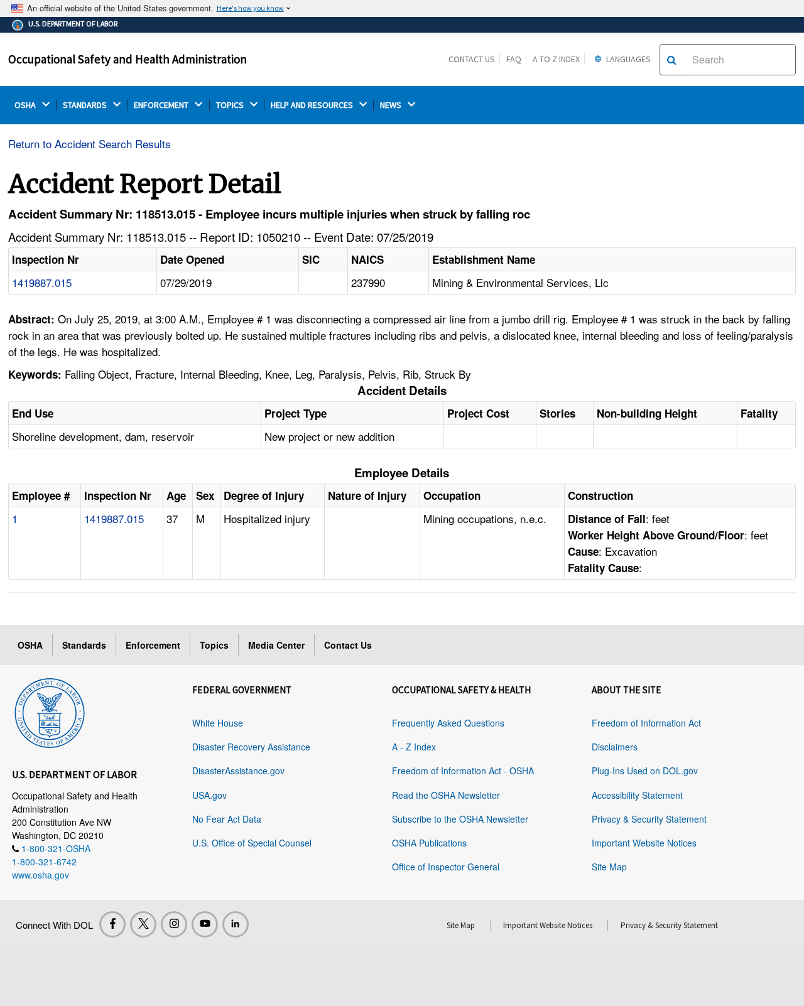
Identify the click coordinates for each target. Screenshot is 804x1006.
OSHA (26, 105)
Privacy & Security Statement (649, 819)
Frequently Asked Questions (448, 723)
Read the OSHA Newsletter (446, 795)
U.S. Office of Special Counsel (252, 842)
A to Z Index (556, 59)
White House (217, 723)
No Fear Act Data (226, 819)
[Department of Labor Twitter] (143, 924)
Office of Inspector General (445, 866)
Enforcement (153, 645)
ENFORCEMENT (162, 105)
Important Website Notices (644, 842)
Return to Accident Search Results (89, 143)
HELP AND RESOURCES (313, 105)
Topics (214, 645)
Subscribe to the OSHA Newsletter (460, 819)
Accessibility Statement (637, 795)
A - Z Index (414, 746)
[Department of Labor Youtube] (205, 924)
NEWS (391, 105)
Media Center (276, 645)
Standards (84, 645)
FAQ (513, 59)
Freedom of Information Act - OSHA (463, 770)
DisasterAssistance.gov (238, 770)
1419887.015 (42, 282)
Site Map (609, 866)
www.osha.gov (40, 874)
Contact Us (471, 59)
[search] (672, 60)
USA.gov (209, 795)
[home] (49, 711)
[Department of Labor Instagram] (174, 924)
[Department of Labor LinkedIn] (235, 924)
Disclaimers (615, 746)
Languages (627, 59)
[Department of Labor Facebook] (112, 924)
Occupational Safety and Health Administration (127, 59)
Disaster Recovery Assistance (251, 746)
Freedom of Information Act (646, 723)
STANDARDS (86, 105)
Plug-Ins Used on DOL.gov (645, 770)
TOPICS (231, 105)
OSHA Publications (429, 842)
